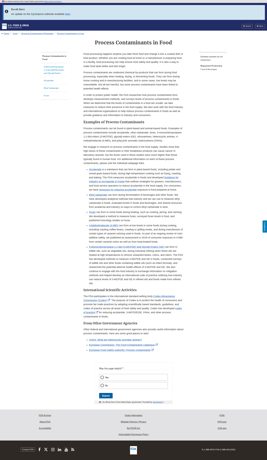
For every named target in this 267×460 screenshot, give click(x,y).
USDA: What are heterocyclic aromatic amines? (115, 339)
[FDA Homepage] (15, 26)
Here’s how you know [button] (52, 2)
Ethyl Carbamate (51, 88)
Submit (106, 395)
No (106, 385)
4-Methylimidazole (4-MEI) (103, 225)
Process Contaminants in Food (54, 57)
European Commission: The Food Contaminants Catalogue (122, 345)
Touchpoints (157, 402)
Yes (107, 377)
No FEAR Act (133, 428)
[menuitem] (213, 59)
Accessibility (45, 428)
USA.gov (222, 428)
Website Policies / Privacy (133, 422)
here (67, 14)
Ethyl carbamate (98, 194)
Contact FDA (28, 449)
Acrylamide (49, 80)
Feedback (265, 226)
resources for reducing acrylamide (118, 189)
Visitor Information (133, 415)
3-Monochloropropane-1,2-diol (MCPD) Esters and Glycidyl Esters (54, 70)
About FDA (44, 422)
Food (15, 33)
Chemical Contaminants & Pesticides (37, 33)
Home (6, 33)
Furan (46, 95)
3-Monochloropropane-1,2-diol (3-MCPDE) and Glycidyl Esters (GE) (126, 247)
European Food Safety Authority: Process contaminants (119, 350)
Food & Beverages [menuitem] (209, 69)
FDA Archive (45, 415)
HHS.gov (222, 422)
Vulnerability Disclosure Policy (133, 434)
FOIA (222, 415)
